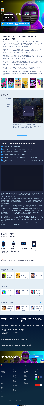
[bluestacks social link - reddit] (38, 377)
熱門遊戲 (2, 383)
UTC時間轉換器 (15, 391)
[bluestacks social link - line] (36, 379)
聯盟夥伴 (25, 372)
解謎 (1, 393)
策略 (1, 388)
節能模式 (14, 379)
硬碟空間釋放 (15, 385)
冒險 (1, 386)
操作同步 (14, 376)
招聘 (25, 375)
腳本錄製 (14, 377)
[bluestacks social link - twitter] (38, 379)
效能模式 (14, 384)
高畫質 (14, 389)
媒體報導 (25, 376)
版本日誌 (36, 371)
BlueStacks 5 (3, 372)
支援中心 (37, 369)
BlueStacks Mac (3, 371)
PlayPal (2, 379)
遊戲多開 (14, 375)
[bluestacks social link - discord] (36, 377)
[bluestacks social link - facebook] (41, 377)
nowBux (2, 377)
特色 (14, 369)
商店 (1, 375)
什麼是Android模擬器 (27, 383)
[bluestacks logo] (4, 2)
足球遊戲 (2, 396)
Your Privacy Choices (23, 405)
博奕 (1, 391)
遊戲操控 (14, 371)
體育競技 (2, 395)
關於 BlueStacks (26, 371)
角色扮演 (3, 17)
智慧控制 (14, 381)
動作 (1, 384)
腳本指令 (14, 386)
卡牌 (1, 392)
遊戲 (1, 382)
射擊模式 (14, 372)
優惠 (1, 376)
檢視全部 (41, 302)
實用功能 (14, 390)
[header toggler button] (42, 1)
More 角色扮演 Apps (7, 302)
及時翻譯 (14, 380)
